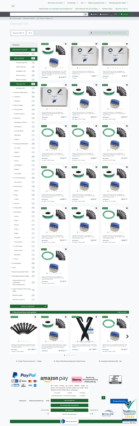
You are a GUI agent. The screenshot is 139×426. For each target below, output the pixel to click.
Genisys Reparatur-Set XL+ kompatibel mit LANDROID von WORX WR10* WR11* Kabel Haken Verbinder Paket (53, 237)
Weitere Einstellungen (69, 414)
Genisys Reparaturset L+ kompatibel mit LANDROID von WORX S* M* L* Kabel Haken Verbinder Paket (114, 113)
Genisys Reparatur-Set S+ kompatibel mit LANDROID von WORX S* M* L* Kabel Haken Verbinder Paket (53, 155)
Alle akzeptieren (69, 400)
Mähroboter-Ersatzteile (55, 3)
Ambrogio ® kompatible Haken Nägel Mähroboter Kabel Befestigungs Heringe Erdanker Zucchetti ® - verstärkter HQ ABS (23, 346)
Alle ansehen (122, 312)
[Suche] (85, 14)
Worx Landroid (40, 18)
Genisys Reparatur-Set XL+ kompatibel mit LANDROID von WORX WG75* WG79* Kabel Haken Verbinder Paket (114, 196)
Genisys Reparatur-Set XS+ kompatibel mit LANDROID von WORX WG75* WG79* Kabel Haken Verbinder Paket (114, 72)
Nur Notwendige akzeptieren (69, 405)
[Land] (111, 14)
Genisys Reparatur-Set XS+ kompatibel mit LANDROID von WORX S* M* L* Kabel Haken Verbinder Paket (83, 72)
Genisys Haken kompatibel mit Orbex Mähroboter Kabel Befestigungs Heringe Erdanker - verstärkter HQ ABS (84, 346)
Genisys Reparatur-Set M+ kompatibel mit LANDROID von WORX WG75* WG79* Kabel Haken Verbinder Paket (53, 196)
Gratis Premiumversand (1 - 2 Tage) (30, 361)
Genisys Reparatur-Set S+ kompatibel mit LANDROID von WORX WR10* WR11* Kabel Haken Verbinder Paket (53, 278)
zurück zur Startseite (27, 306)
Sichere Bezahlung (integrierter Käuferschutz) (70, 361)
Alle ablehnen (69, 410)
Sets (82, 3)
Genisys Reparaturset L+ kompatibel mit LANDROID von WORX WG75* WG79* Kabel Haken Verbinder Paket (83, 196)
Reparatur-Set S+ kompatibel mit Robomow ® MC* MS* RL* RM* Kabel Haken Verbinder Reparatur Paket (115, 346)
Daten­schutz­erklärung (36, 400)
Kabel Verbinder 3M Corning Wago (86, 9)
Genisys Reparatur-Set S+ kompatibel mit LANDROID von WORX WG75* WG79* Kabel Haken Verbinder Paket (114, 155)
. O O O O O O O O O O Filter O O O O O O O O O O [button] (109, 33)
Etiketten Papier (107, 9)
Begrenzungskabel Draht (96, 3)
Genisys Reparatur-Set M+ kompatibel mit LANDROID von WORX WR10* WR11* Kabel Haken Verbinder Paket (114, 237)
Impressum (22, 400)
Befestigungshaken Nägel (117, 3)
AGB (47, 400)
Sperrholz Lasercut (121, 9)
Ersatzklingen (71, 3)
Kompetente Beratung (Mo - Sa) (111, 361)
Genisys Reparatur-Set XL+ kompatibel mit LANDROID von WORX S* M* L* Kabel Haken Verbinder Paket (83, 113)
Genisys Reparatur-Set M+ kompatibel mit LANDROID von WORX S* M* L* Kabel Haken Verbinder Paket (83, 155)
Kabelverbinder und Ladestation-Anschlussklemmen (55, 9)
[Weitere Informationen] (103, 397)
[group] (54, 56)
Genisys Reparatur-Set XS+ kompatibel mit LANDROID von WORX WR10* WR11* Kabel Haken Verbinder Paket (53, 113)
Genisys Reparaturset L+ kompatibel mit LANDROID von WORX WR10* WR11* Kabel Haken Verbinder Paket (83, 237)
